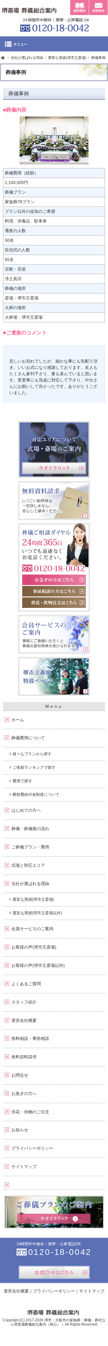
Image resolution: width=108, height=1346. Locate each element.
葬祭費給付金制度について (36, 794)
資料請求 (79, 7)
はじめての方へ (26, 810)
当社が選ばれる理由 (30, 883)
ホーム (17, 719)
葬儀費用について (28, 737)
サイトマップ (24, 1166)
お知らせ (19, 1129)
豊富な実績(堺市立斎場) (33, 899)
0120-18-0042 (54, 24)
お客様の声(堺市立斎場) (33, 947)
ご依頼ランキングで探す (34, 767)
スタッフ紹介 (24, 1002)
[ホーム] (3, 57)
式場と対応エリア (28, 865)
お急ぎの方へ (24, 1093)
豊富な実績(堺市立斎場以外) (37, 913)
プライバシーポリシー (32, 1148)
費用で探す (22, 781)
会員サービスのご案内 (32, 928)
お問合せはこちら (54, 1272)
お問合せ (19, 1075)
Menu (54, 43)
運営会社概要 (24, 1020)
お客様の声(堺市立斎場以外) (38, 965)
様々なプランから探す (32, 754)
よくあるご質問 (26, 983)
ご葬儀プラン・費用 (30, 847)
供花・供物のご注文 (30, 1111)
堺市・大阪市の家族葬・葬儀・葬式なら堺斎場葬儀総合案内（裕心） (58, 1322)
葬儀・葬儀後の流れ (30, 828)
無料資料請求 (24, 1056)
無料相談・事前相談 (30, 1038)
